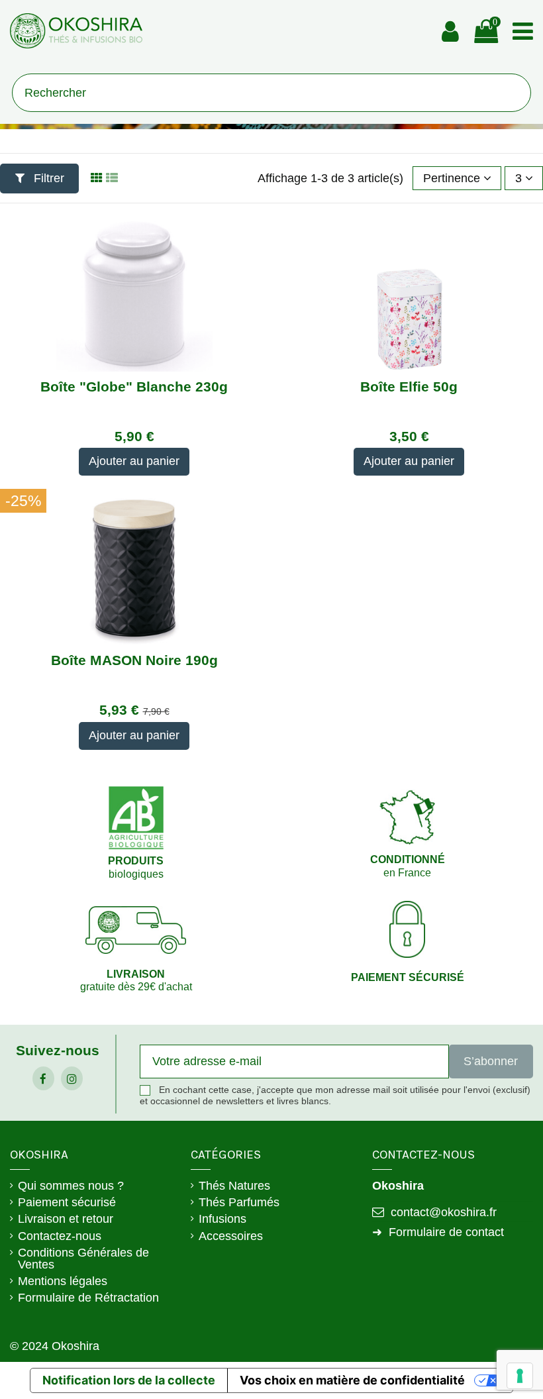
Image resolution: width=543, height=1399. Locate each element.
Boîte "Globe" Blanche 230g (134, 386)
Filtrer (47, 178)
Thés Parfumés (239, 1202)
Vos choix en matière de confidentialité (352, 1380)
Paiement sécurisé (67, 1202)
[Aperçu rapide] (134, 366)
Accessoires (231, 1236)
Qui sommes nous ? (71, 1186)
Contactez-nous (59, 1236)
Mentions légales (62, 1281)
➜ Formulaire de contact (438, 1232)
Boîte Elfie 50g (409, 386)
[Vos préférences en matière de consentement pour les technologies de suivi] (519, 1375)
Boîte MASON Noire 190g (134, 660)
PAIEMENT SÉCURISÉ (407, 977)
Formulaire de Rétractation (88, 1298)
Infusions (222, 1219)
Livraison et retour (65, 1219)
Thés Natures (234, 1186)
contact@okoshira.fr (444, 1212)
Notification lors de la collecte (128, 1380)
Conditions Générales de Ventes (83, 1258)
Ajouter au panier (134, 461)
